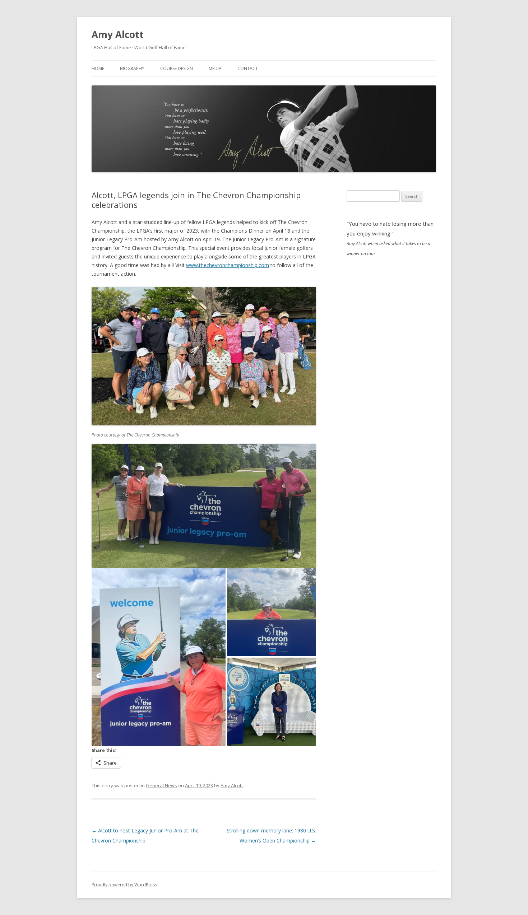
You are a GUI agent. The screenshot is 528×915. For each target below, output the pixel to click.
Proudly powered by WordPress (124, 885)
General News (161, 785)
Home (98, 68)
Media (215, 68)
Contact (247, 68)
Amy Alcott (118, 34)
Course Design (176, 68)
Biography (132, 68)
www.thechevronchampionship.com (227, 265)
